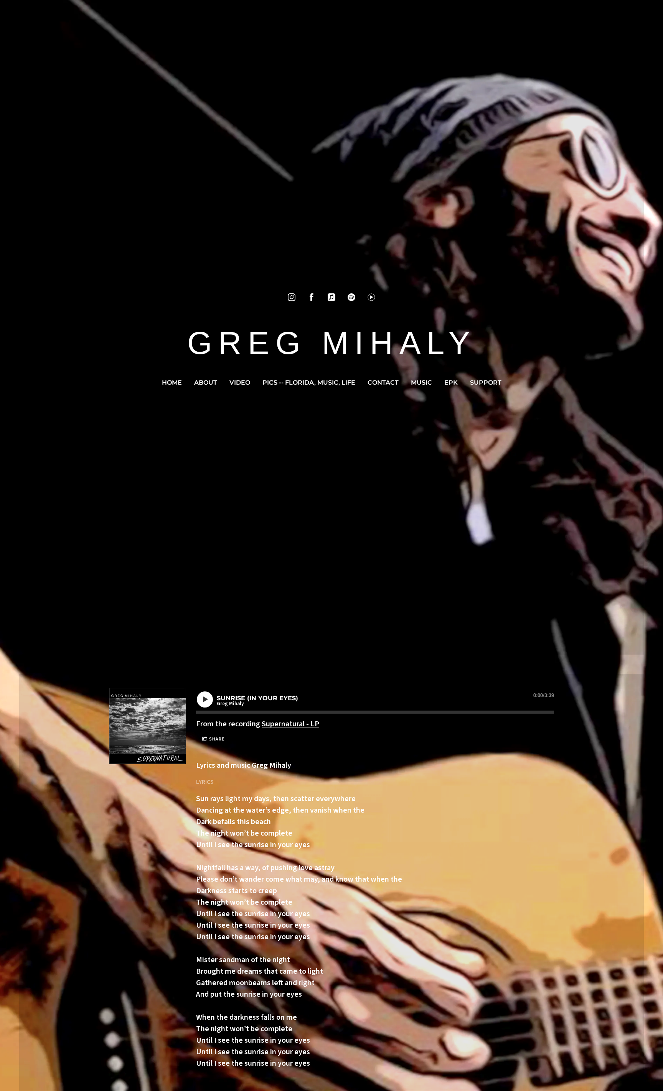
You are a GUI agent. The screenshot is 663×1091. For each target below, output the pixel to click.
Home (172, 382)
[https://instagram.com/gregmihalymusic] (291, 297)
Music (421, 382)
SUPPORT (485, 382)
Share (216, 739)
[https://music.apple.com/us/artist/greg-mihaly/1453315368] (331, 297)
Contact (383, 382)
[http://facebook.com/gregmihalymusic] (311, 297)
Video (239, 382)
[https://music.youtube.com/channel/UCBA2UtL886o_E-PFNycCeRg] (371, 297)
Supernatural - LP (290, 724)
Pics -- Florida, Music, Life (308, 382)
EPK (451, 382)
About (205, 382)
